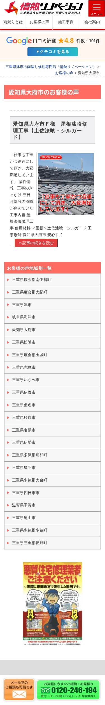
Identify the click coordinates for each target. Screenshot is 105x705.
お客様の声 (39, 22)
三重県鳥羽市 (24, 467)
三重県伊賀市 (24, 392)
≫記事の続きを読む (36, 243)
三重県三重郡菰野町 (29, 542)
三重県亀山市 (24, 517)
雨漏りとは (13, 22)
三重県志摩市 (24, 367)
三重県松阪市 (24, 342)
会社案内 (92, 22)
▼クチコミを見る (52, 51)
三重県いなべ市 (25, 379)
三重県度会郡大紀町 (29, 292)
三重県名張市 (24, 430)
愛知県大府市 (24, 329)
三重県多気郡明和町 (29, 455)
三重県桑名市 (24, 405)
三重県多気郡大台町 (29, 480)
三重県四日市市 (25, 492)
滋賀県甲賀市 (24, 505)
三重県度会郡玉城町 (29, 354)
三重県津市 (22, 304)
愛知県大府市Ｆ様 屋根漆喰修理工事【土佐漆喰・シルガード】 (50, 130)
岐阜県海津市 (24, 317)
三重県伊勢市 (24, 442)
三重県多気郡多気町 (29, 530)
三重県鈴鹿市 (24, 417)
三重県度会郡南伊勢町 (31, 279)
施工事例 (66, 22)
